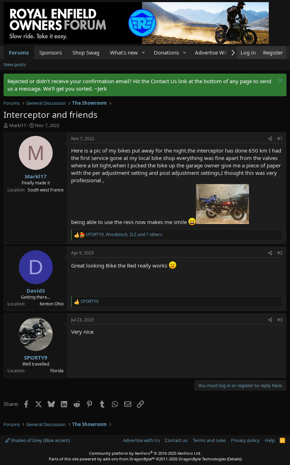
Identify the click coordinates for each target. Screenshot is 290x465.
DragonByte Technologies (202, 458)
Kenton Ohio (52, 304)
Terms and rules (209, 440)
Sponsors (50, 52)
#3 (280, 320)
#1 (280, 139)
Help (270, 440)
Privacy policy (245, 440)
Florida (57, 371)
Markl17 (17, 125)
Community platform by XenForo (145, 453)
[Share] (270, 139)
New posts (15, 64)
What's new (124, 52)
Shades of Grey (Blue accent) (40, 440)
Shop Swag (85, 52)
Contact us (176, 440)
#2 (280, 253)
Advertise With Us (216, 52)
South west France (46, 190)
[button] (144, 52)
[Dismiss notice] (280, 81)
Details (234, 458)
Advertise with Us (141, 440)
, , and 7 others (124, 234)
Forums (19, 52)
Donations (166, 52)
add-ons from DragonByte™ (129, 458)
